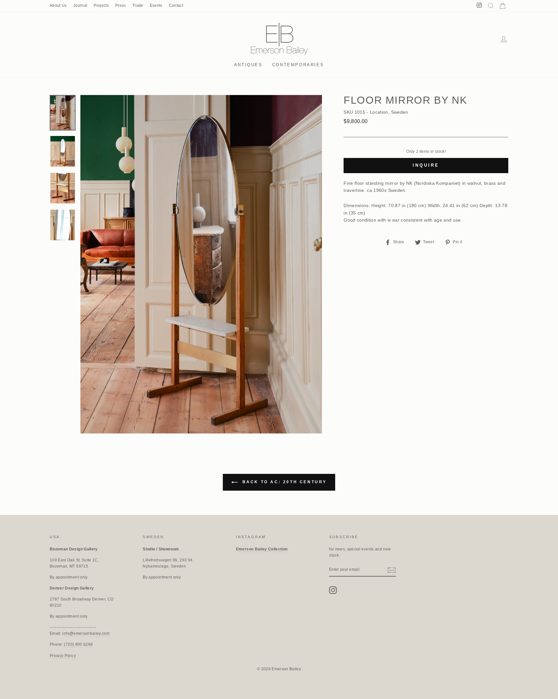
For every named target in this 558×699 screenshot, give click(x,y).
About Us (58, 5)
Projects (101, 5)
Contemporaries (298, 64)
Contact (176, 5)
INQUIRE (426, 165)
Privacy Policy (63, 655)
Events (156, 5)
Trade (137, 5)
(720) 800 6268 (78, 644)
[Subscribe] (392, 570)
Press (120, 5)
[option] (201, 264)
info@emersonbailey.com (86, 633)
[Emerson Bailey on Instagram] (333, 590)
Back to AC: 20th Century (283, 482)
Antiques (248, 64)
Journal (80, 5)
